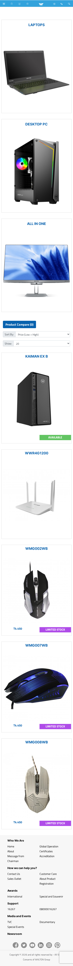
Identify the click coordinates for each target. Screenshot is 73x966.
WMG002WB (36, 548)
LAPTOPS (36, 25)
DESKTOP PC (36, 124)
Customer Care (48, 874)
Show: (8, 343)
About (10, 851)
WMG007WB (36, 645)
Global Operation (49, 846)
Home (10, 846)
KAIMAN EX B (36, 356)
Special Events (15, 927)
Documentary (47, 922)
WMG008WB (36, 742)
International (14, 896)
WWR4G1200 (36, 453)
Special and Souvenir (51, 896)
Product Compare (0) (19, 324)
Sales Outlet (14, 879)
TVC (9, 922)
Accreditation (47, 856)
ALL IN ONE (36, 224)
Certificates (46, 851)
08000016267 (48, 909)
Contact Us (13, 874)
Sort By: (9, 334)
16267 (11, 909)
